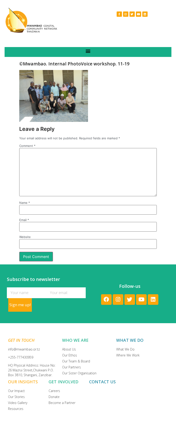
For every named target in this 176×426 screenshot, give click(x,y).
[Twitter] (132, 14)
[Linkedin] (145, 14)
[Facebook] (106, 299)
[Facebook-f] (119, 14)
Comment (27, 145)
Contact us (102, 381)
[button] (88, 51)
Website (25, 236)
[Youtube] (138, 14)
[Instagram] (125, 14)
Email (24, 220)
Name (24, 202)
